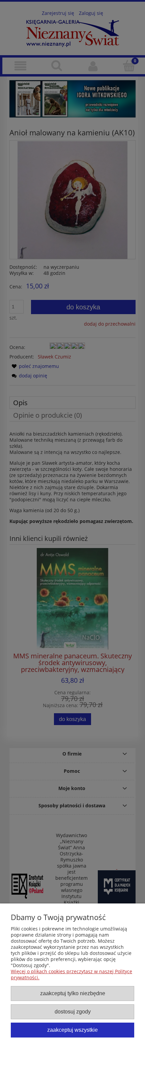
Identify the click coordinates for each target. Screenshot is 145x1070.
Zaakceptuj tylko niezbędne (72, 993)
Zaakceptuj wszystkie (72, 1030)
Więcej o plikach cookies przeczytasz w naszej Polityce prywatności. (71, 974)
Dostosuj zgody (73, 1011)
